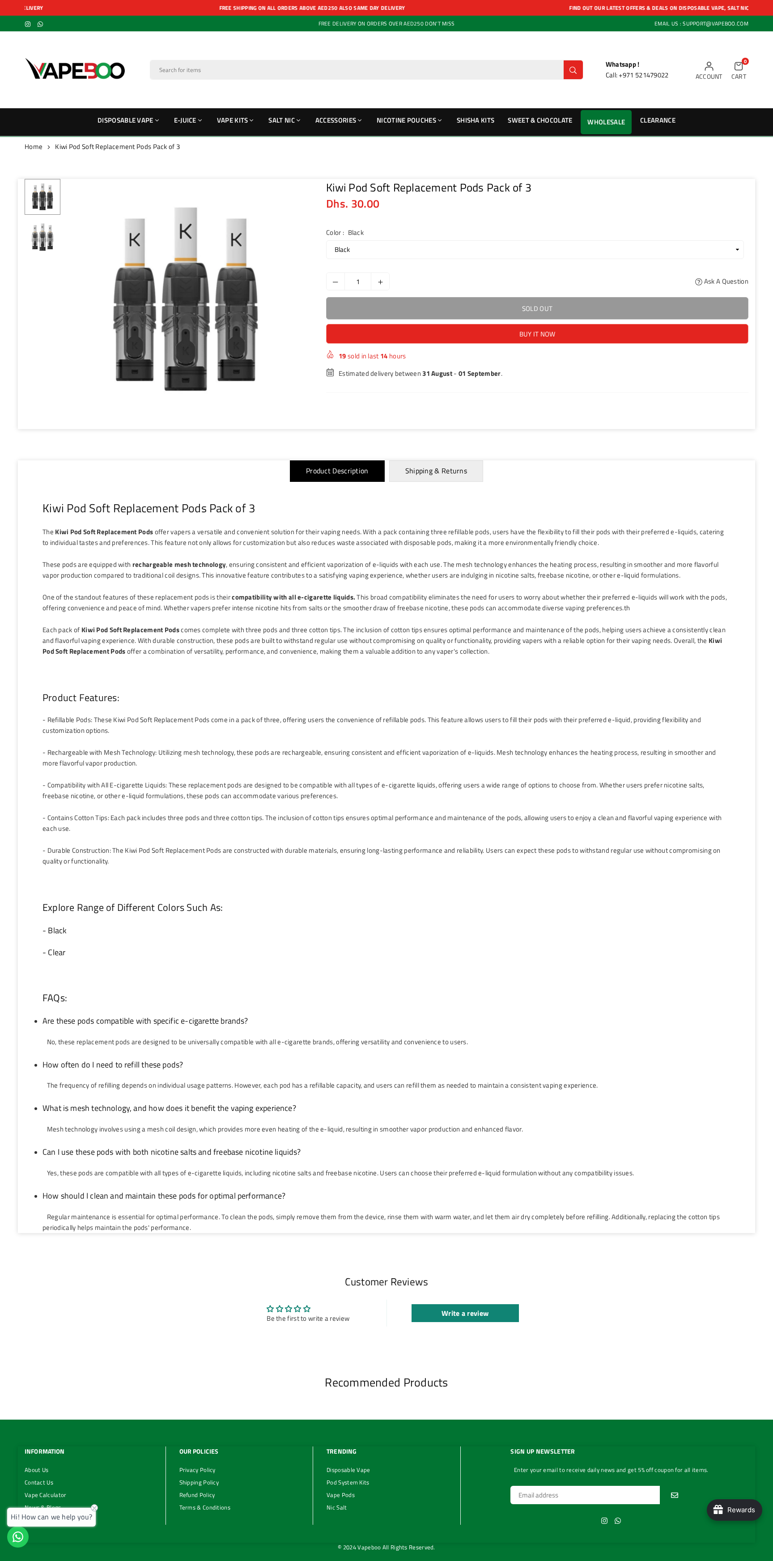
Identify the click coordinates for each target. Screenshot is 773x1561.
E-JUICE (185, 120)
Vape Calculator (46, 1494)
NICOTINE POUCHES (406, 120)
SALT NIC (281, 120)
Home (33, 146)
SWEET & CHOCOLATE (540, 120)
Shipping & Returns (436, 470)
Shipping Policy (199, 1482)
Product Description (337, 470)
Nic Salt (337, 1507)
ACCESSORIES (335, 120)
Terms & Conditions (204, 1507)
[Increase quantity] (380, 281)
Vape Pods (341, 1494)
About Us (36, 1469)
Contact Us (39, 1482)
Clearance (657, 120)
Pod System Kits (348, 1482)
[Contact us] (18, 1537)
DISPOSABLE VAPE (125, 120)
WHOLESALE (606, 122)
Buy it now (537, 334)
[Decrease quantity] (335, 281)
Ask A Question (725, 281)
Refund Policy (197, 1494)
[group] (185, 299)
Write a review (465, 1313)
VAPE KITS (232, 120)
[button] (739, 70)
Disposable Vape (348, 1469)
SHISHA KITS (475, 120)
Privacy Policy (197, 1469)
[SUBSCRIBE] (674, 1495)
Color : (345, 232)
